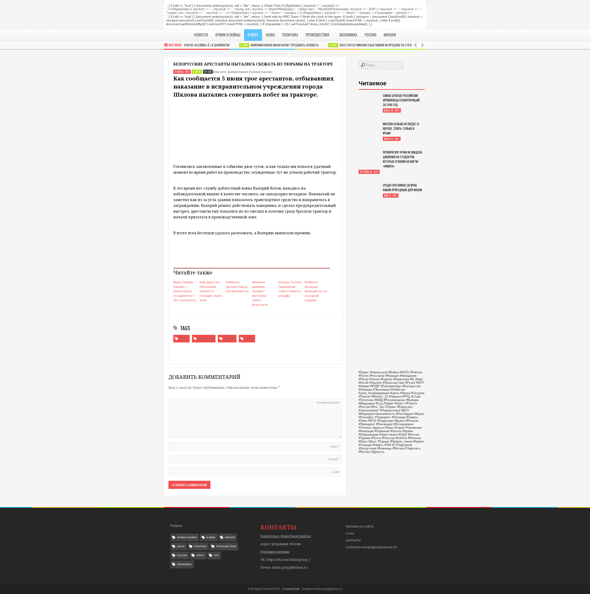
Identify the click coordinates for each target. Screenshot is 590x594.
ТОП (216, 555)
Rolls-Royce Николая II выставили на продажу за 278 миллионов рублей (376, 45)
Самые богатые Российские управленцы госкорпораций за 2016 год (401, 100)
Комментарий (328, 402)
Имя (334, 446)
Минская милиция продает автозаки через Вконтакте (260, 293)
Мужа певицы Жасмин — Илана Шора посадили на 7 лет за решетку (184, 291)
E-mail (333, 459)
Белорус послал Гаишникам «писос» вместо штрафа (289, 289)
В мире (233, 45)
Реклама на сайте (360, 526)
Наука (181, 546)
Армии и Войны (187, 537)
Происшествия (226, 546)
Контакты (353, 540)
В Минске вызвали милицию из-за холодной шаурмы (316, 291)
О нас (350, 533)
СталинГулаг (291, 589)
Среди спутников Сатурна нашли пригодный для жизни (402, 187)
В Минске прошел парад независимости (237, 286)
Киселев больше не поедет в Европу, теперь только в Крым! (401, 128)
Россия (182, 555)
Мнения (230, 537)
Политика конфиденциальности (371, 547)
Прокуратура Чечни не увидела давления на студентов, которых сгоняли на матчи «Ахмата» (402, 159)
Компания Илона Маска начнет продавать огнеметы (274, 45)
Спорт (200, 555)
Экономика (184, 564)
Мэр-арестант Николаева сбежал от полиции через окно (211, 291)
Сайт (335, 472)
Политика (200, 546)
